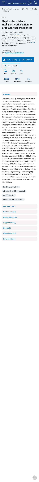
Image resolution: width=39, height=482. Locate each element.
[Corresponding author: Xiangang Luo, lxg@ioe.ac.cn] (31, 42)
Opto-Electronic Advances (10, 9)
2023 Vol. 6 (25, 9)
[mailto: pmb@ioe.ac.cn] (18, 35)
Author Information (10, 217)
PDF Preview (27, 60)
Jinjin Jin (15, 38)
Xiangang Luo (21, 43)
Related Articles (9, 239)
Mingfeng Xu (26, 38)
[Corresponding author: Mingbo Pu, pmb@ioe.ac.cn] (15, 35)
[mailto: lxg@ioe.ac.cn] (34, 42)
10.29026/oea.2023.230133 (14, 53)
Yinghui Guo (6, 40)
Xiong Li (30, 40)
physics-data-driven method (14, 191)
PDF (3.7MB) (11, 60)
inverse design (8, 195)
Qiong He (5, 38)
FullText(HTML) (9, 206)
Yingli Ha (5, 32)
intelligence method (10, 187)
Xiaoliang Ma (6, 43)
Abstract (6, 94)
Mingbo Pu (6, 35)
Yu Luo (16, 32)
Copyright (7, 228)
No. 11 (34, 9)
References (9, 212)
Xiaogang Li (20, 40)
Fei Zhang (23, 35)
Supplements (9, 223)
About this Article (9, 233)
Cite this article (12, 66)
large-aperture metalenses (13, 199)
